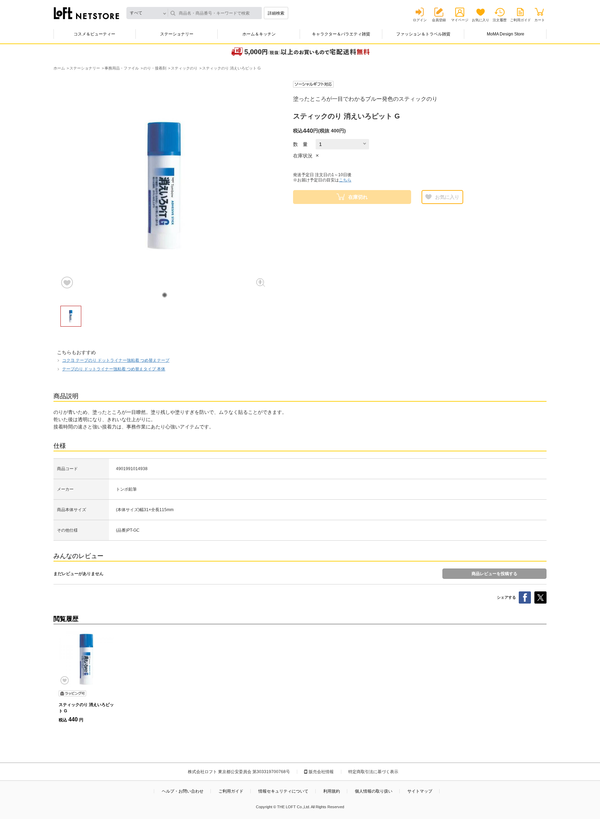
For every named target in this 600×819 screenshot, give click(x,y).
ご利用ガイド (520, 20)
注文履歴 (500, 20)
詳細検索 (276, 13)
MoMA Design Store (505, 34)
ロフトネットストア (86, 13)
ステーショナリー (176, 34)
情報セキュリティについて (283, 791)
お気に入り (480, 20)
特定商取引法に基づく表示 (373, 772)
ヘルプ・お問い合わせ (182, 791)
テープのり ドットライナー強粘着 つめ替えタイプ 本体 (113, 369)
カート (539, 20)
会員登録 (439, 20)
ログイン (420, 20)
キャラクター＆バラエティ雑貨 (341, 34)
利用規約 (331, 791)
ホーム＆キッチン (259, 34)
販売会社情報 (321, 772)
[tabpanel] (164, 185)
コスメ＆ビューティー (94, 34)
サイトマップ (419, 791)
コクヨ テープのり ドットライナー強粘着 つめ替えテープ (115, 360)
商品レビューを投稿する (494, 573)
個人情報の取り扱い (373, 791)
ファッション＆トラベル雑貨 (423, 34)
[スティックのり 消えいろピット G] (86, 659)
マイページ (459, 20)
